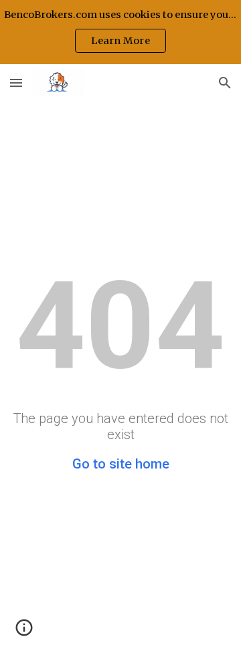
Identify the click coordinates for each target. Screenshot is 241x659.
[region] (120, 32)
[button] (16, 82)
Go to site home (120, 464)
